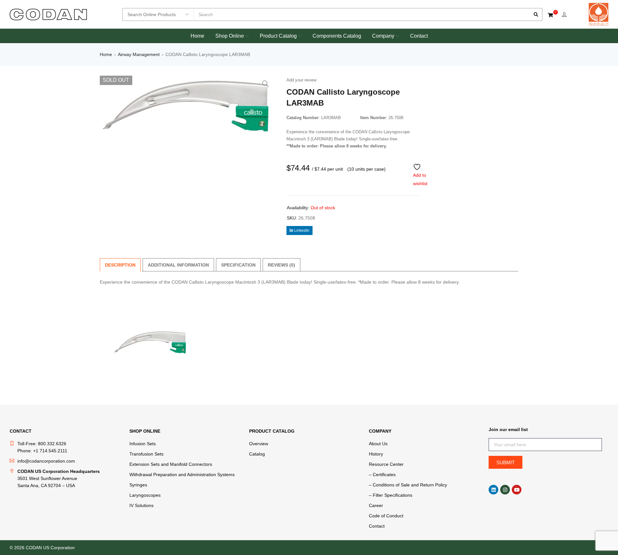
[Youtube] (516, 489)
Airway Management (139, 54)
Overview (258, 443)
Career (376, 505)
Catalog (257, 453)
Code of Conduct (386, 515)
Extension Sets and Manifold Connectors (170, 464)
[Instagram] (505, 489)
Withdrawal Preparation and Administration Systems (182, 474)
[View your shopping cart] (551, 14)
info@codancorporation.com (46, 461)
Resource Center (386, 464)
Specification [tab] (238, 265)
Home (106, 54)
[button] (265, 84)
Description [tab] (120, 265)
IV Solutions (141, 505)
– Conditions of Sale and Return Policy (408, 484)
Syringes (138, 484)
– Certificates (382, 474)
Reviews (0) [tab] (281, 265)
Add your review (301, 80)
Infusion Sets (142, 443)
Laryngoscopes (145, 495)
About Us (378, 443)
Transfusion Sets (146, 453)
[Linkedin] (493, 489)
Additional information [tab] (178, 265)
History (376, 453)
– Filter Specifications (390, 495)
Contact (377, 526)
